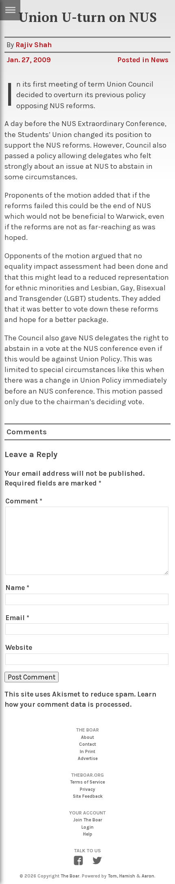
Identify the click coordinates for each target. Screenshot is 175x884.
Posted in (134, 60)
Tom (112, 876)
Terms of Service (87, 782)
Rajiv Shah (33, 45)
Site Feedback (88, 796)
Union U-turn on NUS (87, 17)
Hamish (127, 876)
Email (17, 618)
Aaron (148, 876)
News (159, 60)
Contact (87, 744)
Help (87, 834)
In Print (87, 751)
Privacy (87, 789)
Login (87, 827)
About (87, 737)
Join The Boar (87, 820)
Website (18, 647)
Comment (23, 501)
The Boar (70, 876)
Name (17, 588)
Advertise (88, 758)
